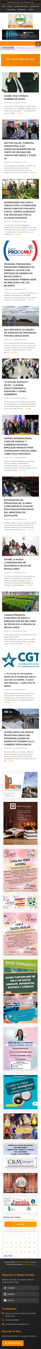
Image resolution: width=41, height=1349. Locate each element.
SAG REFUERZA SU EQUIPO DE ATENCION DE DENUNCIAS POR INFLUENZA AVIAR (20, 332)
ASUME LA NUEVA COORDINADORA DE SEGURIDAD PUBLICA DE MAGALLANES (17, 564)
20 (20, 1247)
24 (6, 1252)
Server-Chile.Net (29, 1264)
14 (25, 1243)
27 (20, 1252)
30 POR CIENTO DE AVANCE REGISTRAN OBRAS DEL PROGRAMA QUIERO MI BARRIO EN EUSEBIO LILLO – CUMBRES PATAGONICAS (20, 738)
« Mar (5, 1256)
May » (11, 1256)
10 (6, 1243)
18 (11, 1247)
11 (11, 1243)
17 (6, 1247)
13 (20, 1243)
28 (25, 1252)
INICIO (3, 6)
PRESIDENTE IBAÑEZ (22, 1262)
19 (16, 1247)
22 (29, 1247)
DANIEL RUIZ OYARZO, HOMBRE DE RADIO (16, 97)
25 (11, 1252)
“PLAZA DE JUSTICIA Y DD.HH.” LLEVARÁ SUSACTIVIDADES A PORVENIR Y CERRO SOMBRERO (16, 388)
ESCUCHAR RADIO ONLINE (21, 6)
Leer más (20, 113)
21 (25, 1247)
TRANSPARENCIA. (21, 9)
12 (16, 1243)
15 (29, 1243)
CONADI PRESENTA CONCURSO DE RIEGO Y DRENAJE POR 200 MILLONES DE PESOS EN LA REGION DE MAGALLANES (20, 621)
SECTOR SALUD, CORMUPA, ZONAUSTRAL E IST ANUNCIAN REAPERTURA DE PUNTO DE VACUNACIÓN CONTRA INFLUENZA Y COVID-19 (20, 151)
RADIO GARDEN (11, 9)
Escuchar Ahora (14, 1343)
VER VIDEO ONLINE (34, 6)
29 (29, 1252)
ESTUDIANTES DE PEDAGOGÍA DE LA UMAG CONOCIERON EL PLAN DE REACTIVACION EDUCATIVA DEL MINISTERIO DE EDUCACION (19, 508)
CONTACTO (31, 9)
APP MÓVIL (9, 6)
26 (16, 1252)
